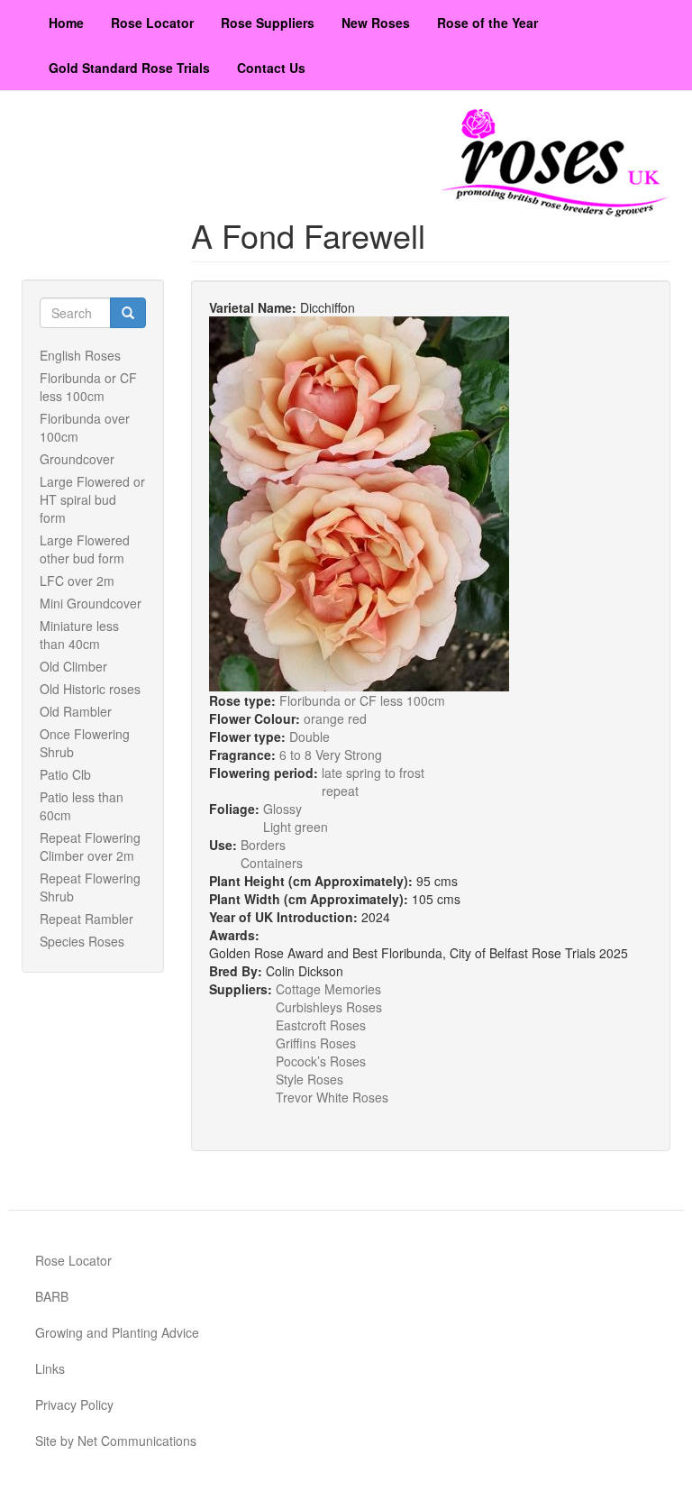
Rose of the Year (487, 23)
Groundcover (77, 459)
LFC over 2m (77, 581)
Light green (295, 827)
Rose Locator (152, 23)
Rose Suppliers (267, 23)
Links (50, 1368)
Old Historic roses (90, 689)
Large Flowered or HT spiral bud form (92, 499)
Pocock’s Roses (321, 1061)
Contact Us (271, 68)
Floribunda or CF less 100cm (88, 387)
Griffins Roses (316, 1043)
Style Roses (309, 1079)
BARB (51, 1296)
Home (66, 23)
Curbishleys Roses (329, 1007)
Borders (263, 845)
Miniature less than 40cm (79, 635)
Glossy (282, 809)
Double (309, 736)
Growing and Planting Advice (117, 1332)
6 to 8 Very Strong (330, 755)
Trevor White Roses (332, 1097)
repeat (340, 791)
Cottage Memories (328, 989)
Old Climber (73, 666)
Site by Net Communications (115, 1441)
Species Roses (82, 941)
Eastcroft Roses (321, 1025)
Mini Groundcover (90, 603)
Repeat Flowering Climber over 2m (90, 846)
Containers (272, 863)
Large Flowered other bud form (85, 549)
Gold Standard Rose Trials (129, 68)
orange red (335, 718)
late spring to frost (373, 773)
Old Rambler (76, 711)
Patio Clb (65, 774)
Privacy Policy (74, 1404)
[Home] (556, 163)
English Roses (80, 355)
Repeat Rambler (86, 919)
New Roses (375, 23)
